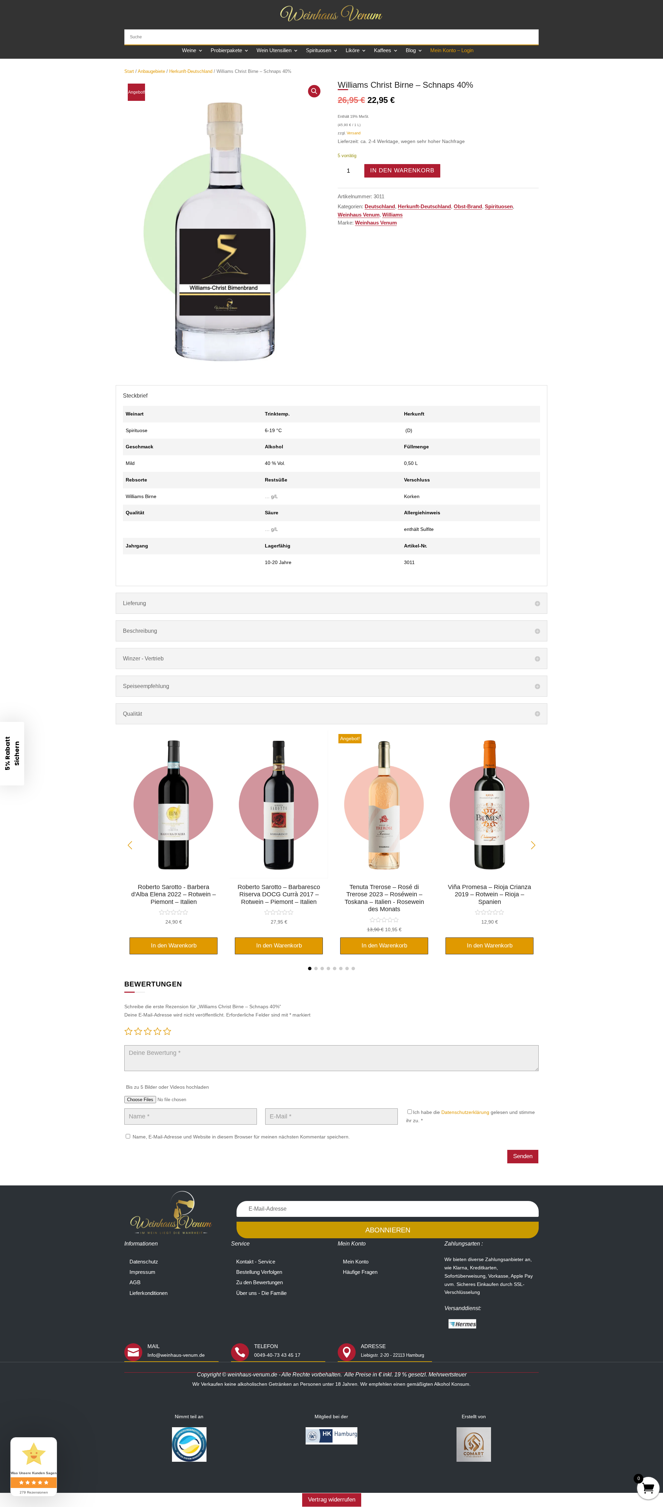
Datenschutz (143, 1262)
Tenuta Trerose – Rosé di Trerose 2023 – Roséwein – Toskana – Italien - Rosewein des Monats (384, 898)
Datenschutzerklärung (465, 1112)
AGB (135, 1282)
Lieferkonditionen (148, 1293)
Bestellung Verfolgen (259, 1272)
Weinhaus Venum (358, 215)
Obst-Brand (468, 206)
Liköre (352, 50)
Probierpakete (226, 50)
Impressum (142, 1272)
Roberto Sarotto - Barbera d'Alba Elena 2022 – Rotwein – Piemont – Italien (173, 894)
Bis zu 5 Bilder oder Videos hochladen (167, 1087)
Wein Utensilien (274, 50)
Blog (411, 50)
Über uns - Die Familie (261, 1293)
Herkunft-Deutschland (190, 71)
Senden (522, 1156)
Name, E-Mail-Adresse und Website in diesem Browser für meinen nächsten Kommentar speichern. (241, 1136)
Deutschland (380, 206)
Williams (392, 215)
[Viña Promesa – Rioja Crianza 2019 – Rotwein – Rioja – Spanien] (489, 876)
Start (129, 71)
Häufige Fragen (360, 1272)
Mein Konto (355, 1262)
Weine (189, 50)
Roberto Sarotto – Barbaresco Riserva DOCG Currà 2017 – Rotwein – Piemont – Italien (279, 894)
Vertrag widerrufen (331, 1499)
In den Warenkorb (402, 170)
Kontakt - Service (255, 1262)
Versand (354, 133)
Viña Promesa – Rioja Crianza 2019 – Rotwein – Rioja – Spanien (489, 894)
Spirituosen (318, 50)
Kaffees (382, 50)
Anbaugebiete (151, 71)
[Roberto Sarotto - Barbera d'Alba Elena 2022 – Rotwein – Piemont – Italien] (173, 876)
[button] (314, 91)
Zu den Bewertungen (259, 1282)
